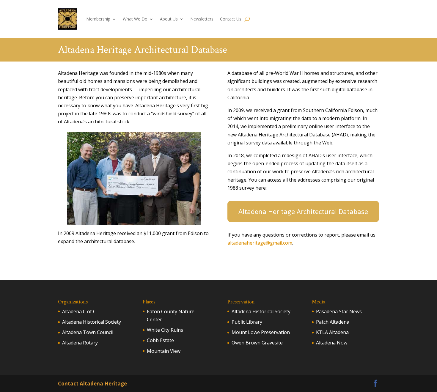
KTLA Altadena (332, 332)
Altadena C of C (79, 311)
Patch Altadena (332, 322)
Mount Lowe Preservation (261, 332)
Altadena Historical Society (91, 322)
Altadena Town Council (87, 332)
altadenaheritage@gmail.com (259, 243)
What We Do (135, 19)
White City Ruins (165, 330)
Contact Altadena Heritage (92, 383)
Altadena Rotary (80, 342)
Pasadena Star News (339, 311)
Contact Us (230, 19)
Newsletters (201, 19)
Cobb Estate (160, 340)
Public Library (247, 322)
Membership (98, 19)
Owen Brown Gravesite (257, 342)
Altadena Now (331, 342)
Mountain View (163, 351)
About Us (169, 19)
